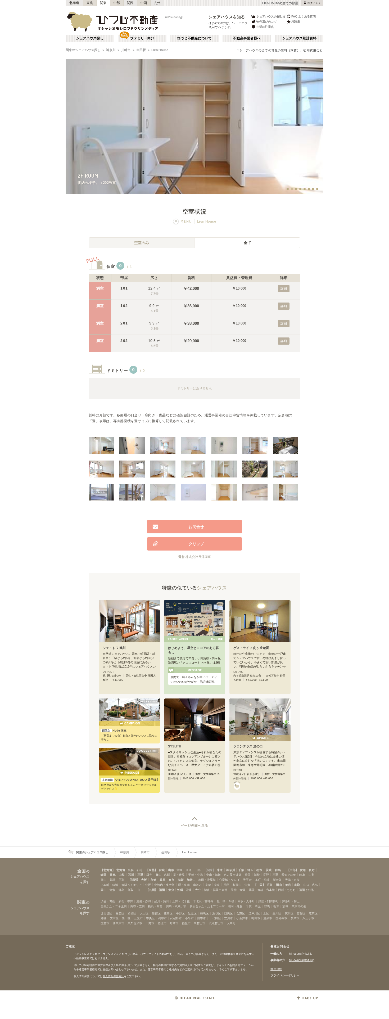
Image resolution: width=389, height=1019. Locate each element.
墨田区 (126, 918)
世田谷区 (106, 913)
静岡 (103, 874)
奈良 (171, 879)
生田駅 (141, 50)
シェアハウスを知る (227, 17)
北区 (266, 913)
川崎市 (126, 50)
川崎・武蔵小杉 (176, 906)
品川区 (277, 913)
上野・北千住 (181, 901)
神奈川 (111, 50)
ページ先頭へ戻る (194, 825)
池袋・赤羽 (143, 901)
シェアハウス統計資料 (299, 38)
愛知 (303, 870)
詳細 (284, 288)
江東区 (313, 913)
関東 (103, 3)
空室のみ (141, 243)
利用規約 (276, 969)
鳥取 (297, 884)
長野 (312, 870)
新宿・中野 (126, 901)
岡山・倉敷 (108, 889)
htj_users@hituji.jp (300, 953)
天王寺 (247, 879)
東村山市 (199, 923)
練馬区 (204, 913)
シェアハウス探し (89, 38)
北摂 (148, 884)
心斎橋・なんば (229, 879)
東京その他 (299, 906)
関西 (130, 3)
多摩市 (295, 918)
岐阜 (113, 874)
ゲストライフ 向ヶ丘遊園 (251, 648)
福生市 (186, 923)
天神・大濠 (238, 889)
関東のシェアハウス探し (83, 50)
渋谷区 (216, 913)
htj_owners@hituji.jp (301, 960)
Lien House (159, 50)
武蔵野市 (176, 918)
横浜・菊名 (155, 906)
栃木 (259, 870)
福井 (149, 874)
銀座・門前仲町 (268, 901)
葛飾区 (301, 913)
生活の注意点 (265, 26)
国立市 (105, 923)
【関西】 (134, 879)
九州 (157, 3)
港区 (103, 918)
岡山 (279, 884)
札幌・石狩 (135, 870)
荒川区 (289, 913)
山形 (171, 870)
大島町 (231, 923)
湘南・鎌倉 (235, 906)
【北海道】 (108, 870)
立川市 (228, 918)
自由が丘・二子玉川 (114, 906)
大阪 (144, 879)
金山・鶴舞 (213, 874)
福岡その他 (306, 889)
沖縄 (180, 889)
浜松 (257, 874)
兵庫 (162, 879)
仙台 (188, 870)
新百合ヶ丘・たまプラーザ (207, 906)
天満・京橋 (292, 879)
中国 (144, 3)
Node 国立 (114, 730)
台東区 (240, 913)
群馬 (278, 870)
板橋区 (132, 913)
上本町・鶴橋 (109, 884)
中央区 (150, 918)
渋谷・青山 (108, 901)
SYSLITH (174, 746)
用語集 (295, 21)
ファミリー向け (142, 38)
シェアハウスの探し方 (271, 16)
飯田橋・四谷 (225, 901)
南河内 (197, 884)
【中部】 (292, 870)
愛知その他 (289, 874)
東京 (220, 870)
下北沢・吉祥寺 (203, 901)
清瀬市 (267, 918)
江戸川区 (254, 913)
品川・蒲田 (161, 901)
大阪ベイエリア (131, 884)
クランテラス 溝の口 (248, 746)
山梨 (122, 874)
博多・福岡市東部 (215, 889)
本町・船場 (262, 879)
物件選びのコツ (266, 21)
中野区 (180, 913)
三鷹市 (138, 918)
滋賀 (181, 879)
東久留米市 (135, 923)
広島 (270, 884)
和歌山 (191, 879)
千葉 (241, 870)
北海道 (74, 3)
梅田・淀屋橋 (207, 879)
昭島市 (174, 923)
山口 (306, 884)
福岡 (162, 889)
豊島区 (168, 913)
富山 (158, 874)
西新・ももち (287, 889)
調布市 (162, 918)
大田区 (144, 913)
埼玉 (250, 870)
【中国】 (259, 884)
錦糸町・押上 (291, 901)
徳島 (288, 884)
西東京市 (118, 923)
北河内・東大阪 (164, 884)
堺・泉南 (184, 884)
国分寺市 (281, 918)
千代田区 (215, 918)
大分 (171, 889)
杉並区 (120, 913)
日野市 (150, 923)
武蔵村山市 (216, 923)
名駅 (167, 874)
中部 (117, 3)
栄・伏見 (179, 874)
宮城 (162, 870)
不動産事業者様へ (247, 38)
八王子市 (308, 918)
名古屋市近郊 (232, 874)
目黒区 (228, 913)
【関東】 (210, 870)
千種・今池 (195, 874)
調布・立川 (137, 906)
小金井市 (242, 918)
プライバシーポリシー (285, 975)
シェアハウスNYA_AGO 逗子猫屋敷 (130, 779)
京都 (153, 879)
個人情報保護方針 (113, 976)
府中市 (201, 918)
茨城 (269, 870)
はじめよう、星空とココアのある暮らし (193, 650)
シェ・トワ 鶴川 (114, 648)
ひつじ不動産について (194, 38)
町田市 (255, 918)
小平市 (189, 918)
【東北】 (151, 870)
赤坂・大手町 (246, 901)
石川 (131, 874)
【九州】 (152, 889)
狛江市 (162, 923)
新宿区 (156, 913)
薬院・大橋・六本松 (262, 889)
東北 (90, 3)
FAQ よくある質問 (303, 16)
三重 (140, 874)
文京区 (114, 918)
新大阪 (277, 879)
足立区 (192, 913)
